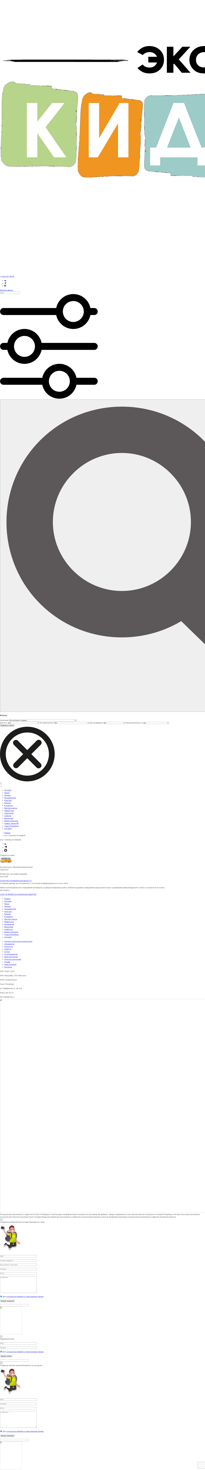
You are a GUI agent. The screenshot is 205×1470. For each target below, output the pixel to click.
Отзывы (7, 962)
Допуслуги (8, 947)
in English (8, 829)
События (7, 816)
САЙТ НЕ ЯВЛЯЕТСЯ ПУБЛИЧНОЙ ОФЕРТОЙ (18, 894)
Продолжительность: (134, 723)
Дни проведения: (96, 723)
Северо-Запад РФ (11, 823)
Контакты (8, 967)
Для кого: (4, 723)
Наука (6, 793)
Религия (7, 803)
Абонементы (9, 944)
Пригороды (9, 813)
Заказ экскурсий (11, 957)
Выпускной (8, 818)
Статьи (7, 952)
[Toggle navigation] (1, 786)
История (7, 790)
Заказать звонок (6, 290)
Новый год (8, 929)
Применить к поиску (7, 725)
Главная (7, 833)
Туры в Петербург (11, 826)
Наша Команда (10, 964)
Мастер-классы (10, 808)
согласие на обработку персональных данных (25, 1297)
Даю (23, 1297)
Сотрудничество (11, 954)
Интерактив (9, 924)
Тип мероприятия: (47, 723)
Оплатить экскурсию (12, 959)
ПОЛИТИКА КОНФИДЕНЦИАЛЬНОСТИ (15, 881)
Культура (8, 800)
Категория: (4, 720)
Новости (7, 949)
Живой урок (9, 811)
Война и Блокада (11, 821)
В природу (8, 806)
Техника (7, 795)
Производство (10, 798)
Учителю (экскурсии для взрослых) (18, 941)
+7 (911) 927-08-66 (7, 276)
